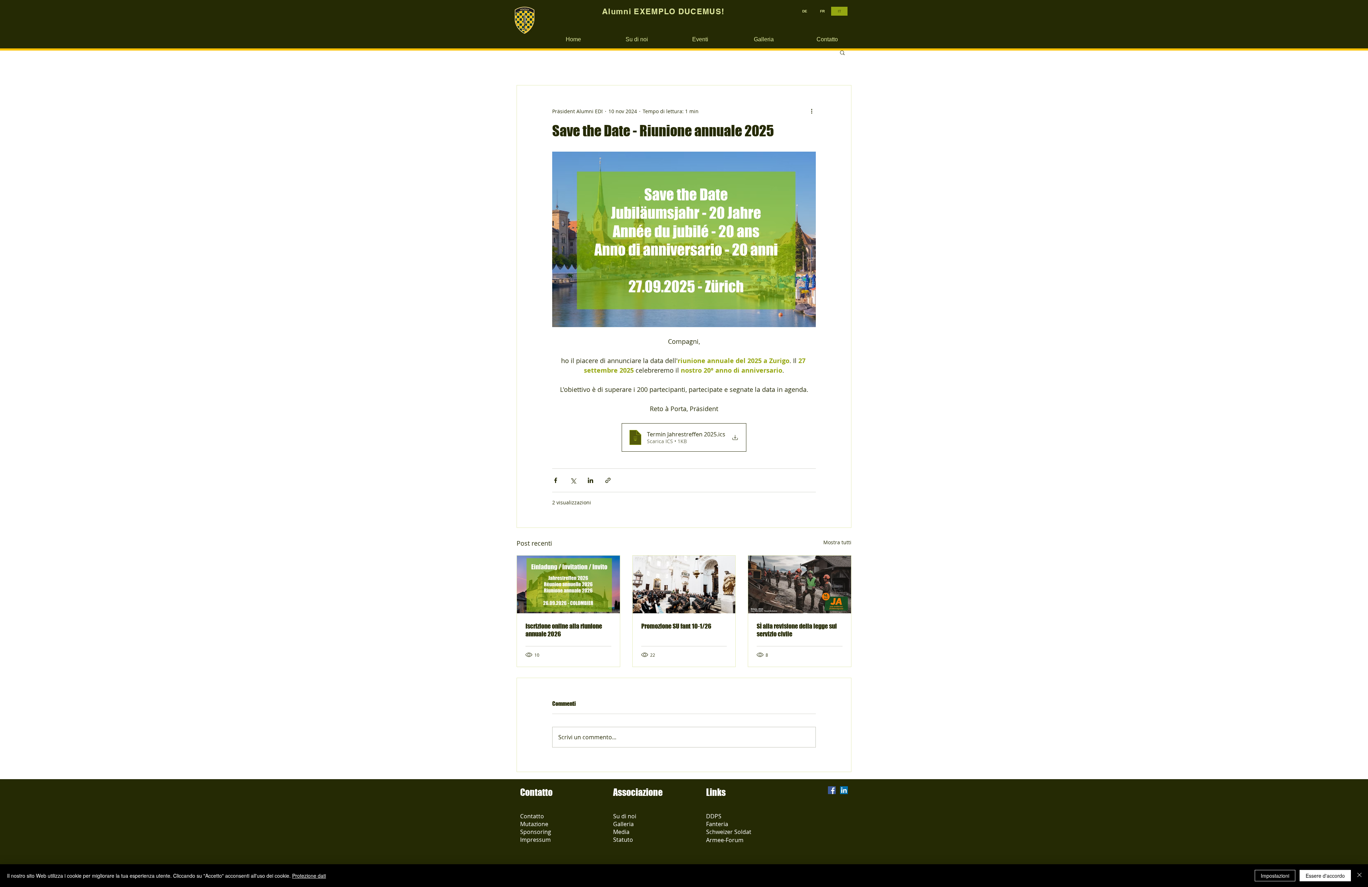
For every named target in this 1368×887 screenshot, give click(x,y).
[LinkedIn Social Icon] (844, 790)
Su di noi (624, 816)
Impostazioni (1275, 875)
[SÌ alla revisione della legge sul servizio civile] (799, 584)
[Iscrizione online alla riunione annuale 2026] (568, 584)
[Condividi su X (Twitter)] (573, 480)
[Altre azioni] (811, 111)
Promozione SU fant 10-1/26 (676, 626)
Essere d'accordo (1325, 875)
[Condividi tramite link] (608, 480)
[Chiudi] (1359, 875)
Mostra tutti (837, 542)
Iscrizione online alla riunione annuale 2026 (563, 630)
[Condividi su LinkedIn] (590, 480)
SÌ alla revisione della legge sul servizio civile (797, 630)
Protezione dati (309, 875)
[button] (842, 52)
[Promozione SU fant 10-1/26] (684, 584)
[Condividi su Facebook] (555, 480)
